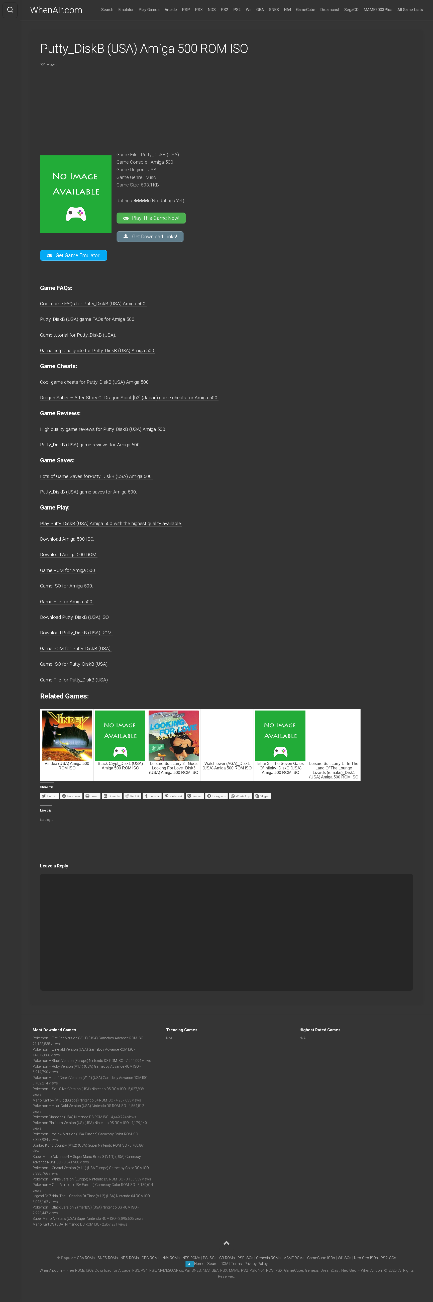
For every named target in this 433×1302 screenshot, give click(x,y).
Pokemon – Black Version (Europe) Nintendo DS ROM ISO (78, 1061)
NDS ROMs (130, 1258)
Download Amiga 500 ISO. (67, 539)
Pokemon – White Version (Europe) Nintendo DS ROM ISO (78, 1179)
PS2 (224, 9)
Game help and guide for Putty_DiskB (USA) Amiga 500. (97, 350)
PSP (186, 9)
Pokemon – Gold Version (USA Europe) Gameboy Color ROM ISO (84, 1185)
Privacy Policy (256, 1263)
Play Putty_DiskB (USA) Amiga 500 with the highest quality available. (111, 523)
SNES (274, 9)
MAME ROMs (293, 1258)
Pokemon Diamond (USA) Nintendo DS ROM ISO (71, 1117)
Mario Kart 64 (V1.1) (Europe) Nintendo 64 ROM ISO (73, 1100)
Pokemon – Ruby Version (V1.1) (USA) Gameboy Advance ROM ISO (86, 1066)
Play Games (149, 9)
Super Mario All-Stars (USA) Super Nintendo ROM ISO (74, 1219)
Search (107, 9)
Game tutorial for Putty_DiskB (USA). (78, 335)
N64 (287, 9)
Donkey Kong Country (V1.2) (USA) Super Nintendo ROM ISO (80, 1145)
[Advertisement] (180, 108)
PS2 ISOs (388, 1258)
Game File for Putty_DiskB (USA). (74, 680)
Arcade (171, 9)
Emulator (126, 9)
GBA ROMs (86, 1258)
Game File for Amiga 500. (66, 602)
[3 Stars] (141, 200)
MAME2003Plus (378, 9)
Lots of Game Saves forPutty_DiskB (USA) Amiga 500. (96, 476)
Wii (248, 9)
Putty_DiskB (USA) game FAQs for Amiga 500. (88, 319)
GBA (260, 9)
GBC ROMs (151, 1258)
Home (199, 1263)
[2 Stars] (138, 200)
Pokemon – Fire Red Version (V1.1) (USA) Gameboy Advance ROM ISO (88, 1038)
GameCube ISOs (321, 1258)
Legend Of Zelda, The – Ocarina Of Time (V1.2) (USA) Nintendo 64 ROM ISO (91, 1196)
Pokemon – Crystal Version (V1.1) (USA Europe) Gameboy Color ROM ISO (91, 1168)
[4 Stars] (144, 200)
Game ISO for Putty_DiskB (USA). (74, 664)
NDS (212, 9)
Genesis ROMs (268, 1258)
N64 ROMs (171, 1258)
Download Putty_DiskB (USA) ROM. (76, 633)
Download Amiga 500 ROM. (68, 554)
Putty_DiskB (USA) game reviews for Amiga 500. (90, 445)
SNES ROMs (107, 1258)
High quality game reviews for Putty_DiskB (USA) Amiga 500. (103, 429)
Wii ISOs (344, 1258)
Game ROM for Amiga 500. (68, 570)
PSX (199, 9)
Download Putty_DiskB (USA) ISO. (75, 617)
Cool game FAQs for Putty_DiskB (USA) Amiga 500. (93, 304)
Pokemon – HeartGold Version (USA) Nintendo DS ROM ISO (79, 1106)
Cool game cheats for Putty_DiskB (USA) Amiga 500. (95, 382)
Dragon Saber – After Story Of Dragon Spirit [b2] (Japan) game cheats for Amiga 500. (129, 397)
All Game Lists (410, 9)
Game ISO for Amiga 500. (66, 586)
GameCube (305, 9)
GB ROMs (227, 1258)
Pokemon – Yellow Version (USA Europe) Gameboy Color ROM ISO (85, 1134)
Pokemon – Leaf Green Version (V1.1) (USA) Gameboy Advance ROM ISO (90, 1078)
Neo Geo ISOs (366, 1258)
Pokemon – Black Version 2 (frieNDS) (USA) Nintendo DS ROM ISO (85, 1207)
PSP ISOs (245, 1258)
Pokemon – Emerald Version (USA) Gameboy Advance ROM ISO (83, 1049)
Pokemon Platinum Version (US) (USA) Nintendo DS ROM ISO (81, 1123)
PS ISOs (209, 1258)
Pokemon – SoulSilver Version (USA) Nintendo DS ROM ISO (79, 1089)
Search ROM (217, 1263)
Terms (237, 1263)
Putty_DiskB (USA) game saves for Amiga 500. (88, 492)
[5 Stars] (147, 200)
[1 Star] (135, 200)
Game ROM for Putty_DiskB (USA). (76, 648)
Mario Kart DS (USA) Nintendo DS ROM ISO (66, 1224)
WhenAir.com (56, 10)
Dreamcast (329, 9)
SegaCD (351, 9)
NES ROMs (191, 1258)
